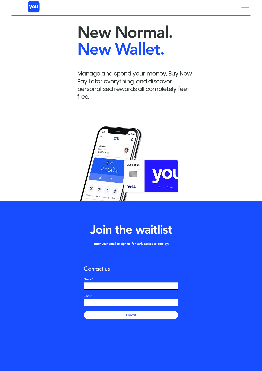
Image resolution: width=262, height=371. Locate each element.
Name (88, 279)
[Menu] (240, 7)
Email (88, 295)
